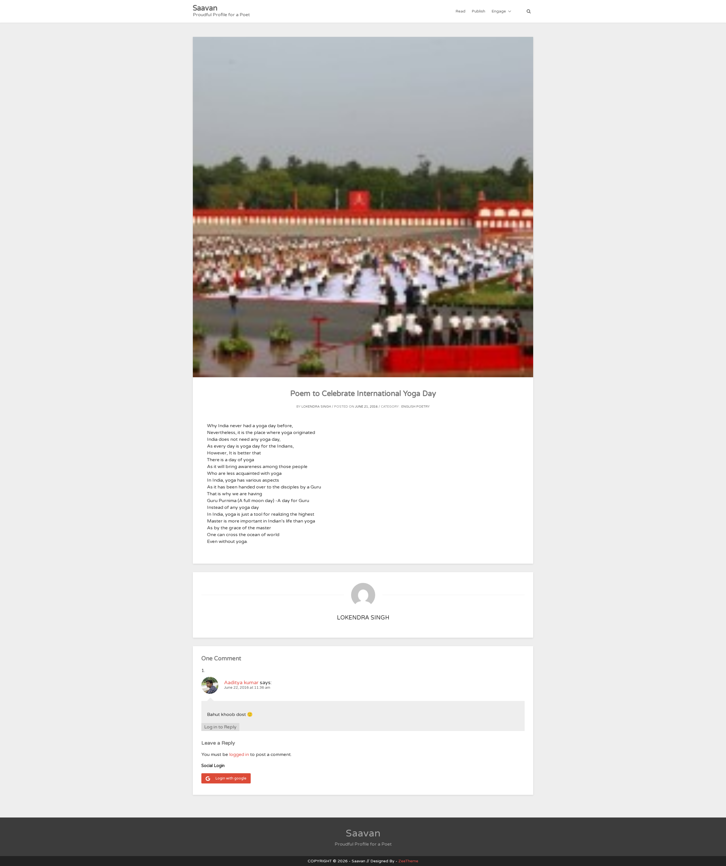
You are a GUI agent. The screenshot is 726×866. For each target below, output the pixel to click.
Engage (498, 11)
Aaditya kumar (241, 682)
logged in (239, 754)
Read (460, 11)
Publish (478, 11)
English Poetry (415, 406)
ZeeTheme (408, 861)
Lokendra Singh (316, 406)
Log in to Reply (220, 727)
